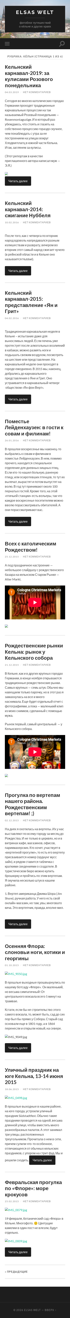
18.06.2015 (12, 1089)
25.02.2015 (12, 1201)
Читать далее (18, 181)
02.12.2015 (12, 820)
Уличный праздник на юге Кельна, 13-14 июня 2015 (34, 1076)
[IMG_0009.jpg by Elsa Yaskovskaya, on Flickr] (16, 1241)
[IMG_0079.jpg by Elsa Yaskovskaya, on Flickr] (16, 1210)
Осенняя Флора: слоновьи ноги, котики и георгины (35, 952)
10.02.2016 (12, 222)
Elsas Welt (35, 12)
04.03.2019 (12, 92)
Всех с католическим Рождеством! (30, 546)
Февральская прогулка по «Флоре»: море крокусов (33, 1188)
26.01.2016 (12, 440)
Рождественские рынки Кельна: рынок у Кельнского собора (34, 651)
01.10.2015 (12, 965)
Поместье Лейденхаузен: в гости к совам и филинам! (34, 427)
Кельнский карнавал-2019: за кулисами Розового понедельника (29, 76)
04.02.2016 (12, 318)
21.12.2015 (12, 664)
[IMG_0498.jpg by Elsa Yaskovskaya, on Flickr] (16, 1098)
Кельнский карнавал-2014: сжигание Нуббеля (28, 209)
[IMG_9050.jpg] (16, 974)
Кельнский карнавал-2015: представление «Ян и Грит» (31, 302)
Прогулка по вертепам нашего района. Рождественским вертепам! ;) (32, 804)
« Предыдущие (16, 1271)
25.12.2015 (12, 556)
